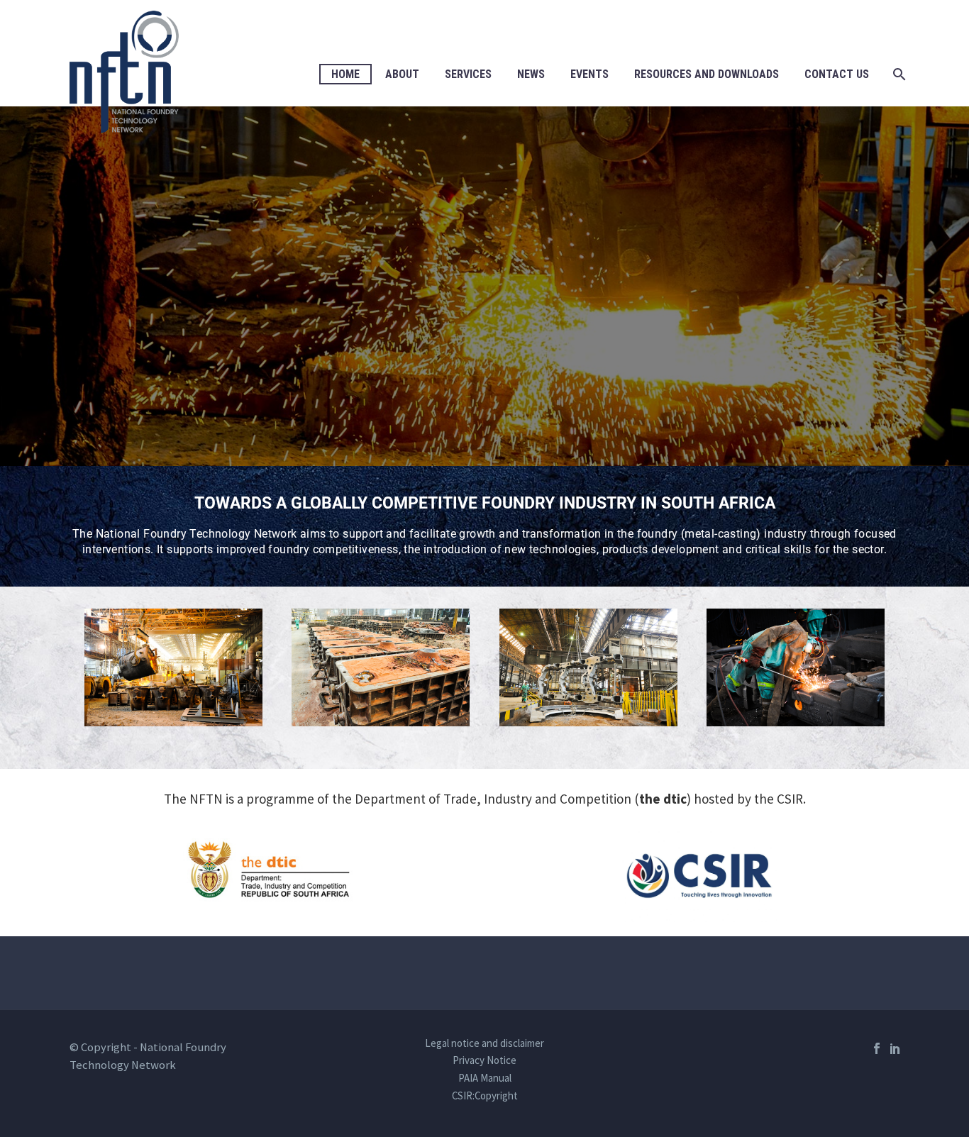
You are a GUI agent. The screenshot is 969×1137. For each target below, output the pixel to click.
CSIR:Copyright (485, 1096)
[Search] (898, 74)
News (531, 74)
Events (589, 74)
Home (345, 74)
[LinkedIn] (895, 1048)
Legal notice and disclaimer (484, 1043)
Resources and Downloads (706, 74)
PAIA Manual (484, 1078)
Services (468, 74)
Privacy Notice (484, 1060)
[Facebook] (876, 1048)
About (402, 74)
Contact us (836, 74)
